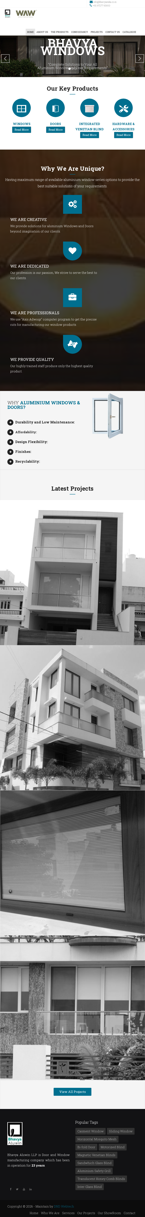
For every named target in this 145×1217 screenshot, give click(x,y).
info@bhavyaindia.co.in (104, 1)
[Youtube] (24, 1189)
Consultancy (79, 31)
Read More (22, 129)
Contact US (112, 31)
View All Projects (72, 1092)
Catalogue (129, 31)
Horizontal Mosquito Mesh (96, 1139)
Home (30, 31)
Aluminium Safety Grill (94, 1171)
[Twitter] (17, 1189)
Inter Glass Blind (89, 1187)
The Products (60, 31)
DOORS (55, 124)
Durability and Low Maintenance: (45, 422)
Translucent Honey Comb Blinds (101, 1179)
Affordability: (26, 432)
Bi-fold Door (86, 1147)
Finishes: (23, 451)
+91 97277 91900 (101, 5)
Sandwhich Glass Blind (94, 1163)
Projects (97, 31)
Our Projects (86, 1213)
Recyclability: (27, 461)
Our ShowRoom (109, 1213)
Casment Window (90, 1131)
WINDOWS (21, 124)
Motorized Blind (113, 1147)
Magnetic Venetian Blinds (96, 1155)
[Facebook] (10, 1189)
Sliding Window (121, 1131)
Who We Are (50, 1213)
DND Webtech (64, 1206)
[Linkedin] (30, 1189)
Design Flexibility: (31, 441)
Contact (129, 1213)
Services (68, 1213)
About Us (42, 31)
